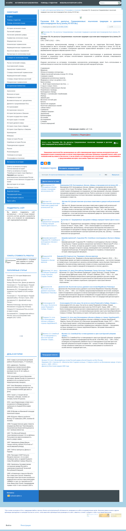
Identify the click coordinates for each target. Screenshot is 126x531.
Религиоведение (13, 152)
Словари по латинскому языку (17, 58)
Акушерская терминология (16, 69)
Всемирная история (14, 97)
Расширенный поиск (14, 194)
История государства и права (17, 116)
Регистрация (26, 525)
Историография (12, 107)
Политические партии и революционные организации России (20, 176)
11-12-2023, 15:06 (62, 26)
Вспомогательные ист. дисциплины (19, 100)
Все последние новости (15, 198)
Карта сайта (11, 201)
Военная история (13, 94)
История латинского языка (16, 28)
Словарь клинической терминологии (19, 72)
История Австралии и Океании (18, 113)
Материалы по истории (15, 162)
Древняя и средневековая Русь (18, 104)
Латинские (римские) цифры (17, 35)
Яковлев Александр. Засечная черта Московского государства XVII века (19, 306)
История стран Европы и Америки (19, 129)
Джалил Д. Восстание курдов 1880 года (55, 366)
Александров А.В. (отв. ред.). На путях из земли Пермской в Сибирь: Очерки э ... (89, 303)
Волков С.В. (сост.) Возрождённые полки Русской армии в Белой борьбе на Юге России (72, 360)
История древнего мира (15, 123)
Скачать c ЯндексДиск (80, 135)
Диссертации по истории (15, 184)
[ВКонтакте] (42, 163)
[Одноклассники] (45, 163)
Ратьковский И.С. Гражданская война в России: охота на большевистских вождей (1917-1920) (20, 315)
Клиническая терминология (16, 44)
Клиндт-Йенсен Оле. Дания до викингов (21, 282)
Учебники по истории (14, 155)
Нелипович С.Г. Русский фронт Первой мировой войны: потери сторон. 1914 (20, 286)
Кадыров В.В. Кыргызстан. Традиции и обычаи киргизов (77, 256)
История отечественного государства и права (21, 181)
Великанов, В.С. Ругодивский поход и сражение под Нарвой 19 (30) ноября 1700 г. (20, 291)
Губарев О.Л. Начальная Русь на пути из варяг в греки (20, 310)
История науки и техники (15, 120)
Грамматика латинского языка (17, 38)
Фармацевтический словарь (16, 76)
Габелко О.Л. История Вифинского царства (19, 276)
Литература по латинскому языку (18, 54)
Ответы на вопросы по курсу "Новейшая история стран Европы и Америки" (19, 172)
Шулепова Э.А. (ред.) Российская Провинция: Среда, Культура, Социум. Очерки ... (89, 270)
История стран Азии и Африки (17, 126)
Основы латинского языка (16, 23)
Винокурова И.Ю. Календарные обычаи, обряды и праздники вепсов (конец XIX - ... (90, 185)
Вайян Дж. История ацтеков (16, 280)
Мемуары (10, 136)
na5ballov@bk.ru (16, 496)
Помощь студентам (14, 20)
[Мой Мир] (48, 163)
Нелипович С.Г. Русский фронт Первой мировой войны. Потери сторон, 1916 (20, 297)
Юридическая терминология (17, 82)
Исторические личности (15, 110)
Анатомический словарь (15, 66)
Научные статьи (12, 187)
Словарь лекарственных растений (19, 79)
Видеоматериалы (13, 191)
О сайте (10, 17)
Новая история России (15, 139)
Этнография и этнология (74, 174)
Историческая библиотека (57, 174)
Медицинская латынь (14, 41)
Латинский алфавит (14, 31)
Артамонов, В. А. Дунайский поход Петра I (19, 301)
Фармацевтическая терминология (19, 47)
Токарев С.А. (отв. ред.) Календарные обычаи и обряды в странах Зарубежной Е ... (90, 317)
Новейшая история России (16, 142)
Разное (9, 148)
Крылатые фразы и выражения (18, 51)
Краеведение (11, 132)
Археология (11, 91)
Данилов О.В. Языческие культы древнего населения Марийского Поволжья (87, 287)
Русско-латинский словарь (16, 63)
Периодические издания (15, 145)
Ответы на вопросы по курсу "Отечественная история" (17, 168)
